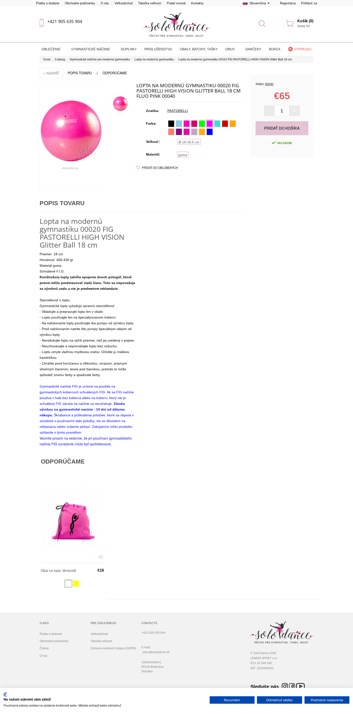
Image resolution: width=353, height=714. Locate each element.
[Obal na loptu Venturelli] (72, 522)
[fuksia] (210, 123)
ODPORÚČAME (115, 72)
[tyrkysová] (217, 123)
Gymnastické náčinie (91, 49)
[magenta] (194, 123)
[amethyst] (179, 131)
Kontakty (197, 3)
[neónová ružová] (186, 123)
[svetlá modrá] (179, 123)
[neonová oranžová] (233, 123)
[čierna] (171, 123)
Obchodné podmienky (80, 3)
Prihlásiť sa (309, 3)
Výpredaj (302, 49)
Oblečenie (51, 49)
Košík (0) (305, 21)
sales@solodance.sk (155, 652)
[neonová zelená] (202, 123)
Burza (274, 49)
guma (182, 155)
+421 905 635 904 (64, 21)
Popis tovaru (80, 72)
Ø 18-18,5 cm (188, 142)
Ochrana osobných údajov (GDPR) (113, 648)
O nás (105, 3)
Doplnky (129, 49)
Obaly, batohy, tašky (199, 49)
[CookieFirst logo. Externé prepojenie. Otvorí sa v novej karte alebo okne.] (5, 694)
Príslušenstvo (158, 49)
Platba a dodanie (47, 3)
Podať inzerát (176, 3)
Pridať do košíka (282, 128)
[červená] (225, 123)
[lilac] (194, 131)
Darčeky (253, 49)
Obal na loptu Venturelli (58, 571)
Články (44, 648)
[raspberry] (186, 131)
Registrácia (288, 3)
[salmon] (171, 131)
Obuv (230, 49)
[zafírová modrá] (210, 131)
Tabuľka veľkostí (149, 3)
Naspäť (51, 72)
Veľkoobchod (124, 3)
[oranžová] (202, 131)
